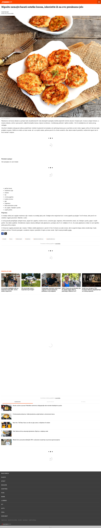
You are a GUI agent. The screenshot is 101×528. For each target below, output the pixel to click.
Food (2, 492)
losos (10, 239)
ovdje (69, 230)
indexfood (27, 239)
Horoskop (4, 516)
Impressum (25, 520)
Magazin (4, 485)
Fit (2, 504)
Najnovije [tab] (18, 401)
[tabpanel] (50, 425)
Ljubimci (4, 500)
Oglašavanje (4, 520)
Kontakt (20, 520)
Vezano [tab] (83, 401)
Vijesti (3, 477)
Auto (3, 508)
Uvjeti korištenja (32, 520)
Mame (3, 496)
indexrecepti (19, 239)
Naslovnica (5, 473)
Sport (3, 481)
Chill (3, 512)
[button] (99, 2)
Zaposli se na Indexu (12, 520)
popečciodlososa (50, 239)
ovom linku (57, 243)
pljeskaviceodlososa (38, 239)
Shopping (4, 489)
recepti (4, 239)
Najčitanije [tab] (50, 401)
